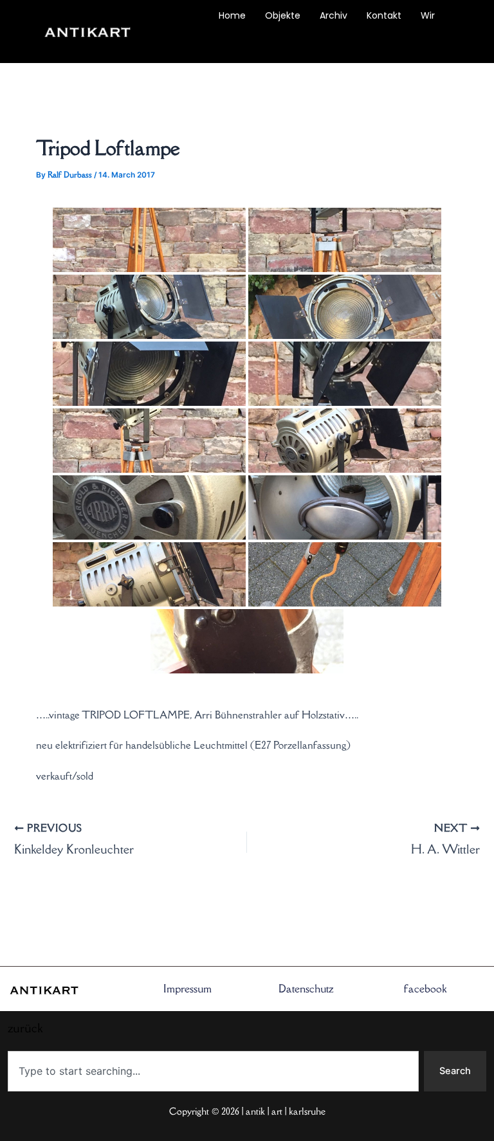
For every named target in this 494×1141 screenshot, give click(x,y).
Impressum (187, 988)
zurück (184, 45)
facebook (425, 988)
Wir (428, 15)
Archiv (333, 15)
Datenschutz (306, 988)
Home (232, 15)
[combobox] (213, 1071)
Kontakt (384, 15)
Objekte (282, 15)
